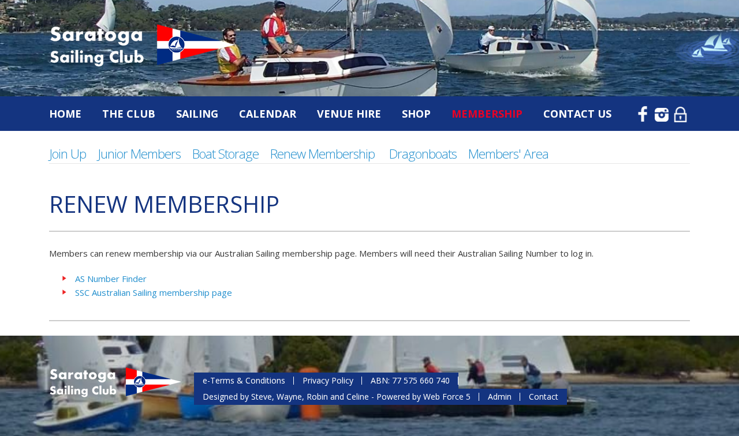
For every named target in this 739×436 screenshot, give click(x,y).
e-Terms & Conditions (244, 380)
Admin (500, 396)
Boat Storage (225, 154)
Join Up (67, 154)
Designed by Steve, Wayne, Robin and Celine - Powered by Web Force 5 (337, 396)
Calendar (267, 114)
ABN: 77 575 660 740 (410, 380)
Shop (416, 114)
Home (65, 114)
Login (681, 113)
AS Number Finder (111, 278)
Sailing (197, 114)
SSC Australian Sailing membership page (153, 292)
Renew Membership (322, 154)
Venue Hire (349, 114)
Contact (543, 396)
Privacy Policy (328, 380)
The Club (128, 114)
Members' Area (508, 154)
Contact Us (577, 114)
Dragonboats (423, 154)
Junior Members (139, 154)
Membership (486, 114)
